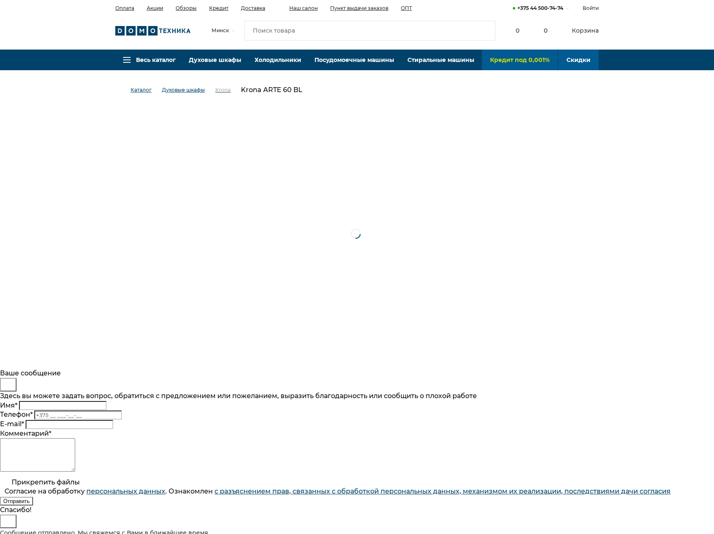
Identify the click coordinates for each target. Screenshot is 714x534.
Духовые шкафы (215, 60)
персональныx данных (125, 491)
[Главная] (123, 90)
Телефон (16, 414)
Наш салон (303, 8)
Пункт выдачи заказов (359, 8)
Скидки (578, 60)
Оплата (124, 8)
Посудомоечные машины (354, 60)
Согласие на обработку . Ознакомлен (338, 491)
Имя (8, 405)
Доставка (253, 8)
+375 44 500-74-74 (540, 8)
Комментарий (25, 433)
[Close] (8, 385)
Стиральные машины (440, 60)
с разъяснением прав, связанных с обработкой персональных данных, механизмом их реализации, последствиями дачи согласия (442, 491)
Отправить (16, 501)
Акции (155, 8)
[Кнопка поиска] (485, 30)
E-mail (12, 424)
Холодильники (278, 60)
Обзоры (186, 8)
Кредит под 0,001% (520, 60)
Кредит (218, 8)
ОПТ (406, 8)
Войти (591, 8)
